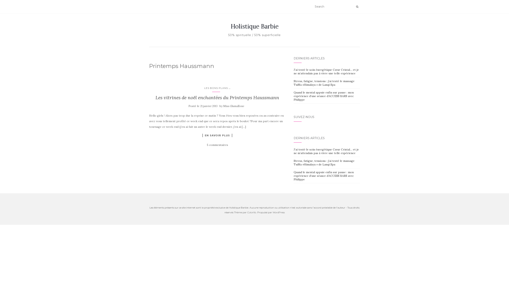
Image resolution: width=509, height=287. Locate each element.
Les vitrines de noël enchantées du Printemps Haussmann (217, 97)
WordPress (279, 212)
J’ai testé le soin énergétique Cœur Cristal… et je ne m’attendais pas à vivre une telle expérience (326, 71)
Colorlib (251, 212)
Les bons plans (216, 87)
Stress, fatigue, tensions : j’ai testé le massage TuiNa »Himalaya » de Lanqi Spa (324, 82)
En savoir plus (217, 135)
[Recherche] (357, 7)
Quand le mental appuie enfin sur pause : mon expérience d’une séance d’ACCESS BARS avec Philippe (324, 96)
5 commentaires (217, 145)
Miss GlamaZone (233, 106)
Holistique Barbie (255, 26)
